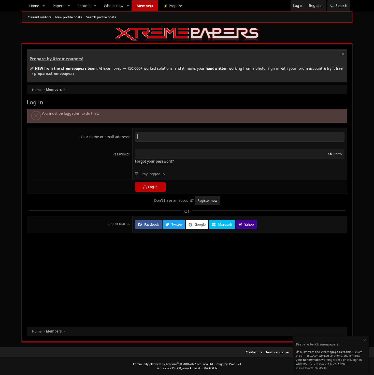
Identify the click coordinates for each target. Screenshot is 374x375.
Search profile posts (101, 17)
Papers (58, 5)
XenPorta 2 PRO (167, 368)
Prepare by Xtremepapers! (56, 59)
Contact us (254, 352)
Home (34, 5)
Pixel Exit (235, 364)
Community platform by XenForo (173, 364)
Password (120, 154)
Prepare (172, 5)
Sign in (273, 68)
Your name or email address (105, 136)
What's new (113, 5)
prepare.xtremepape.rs (54, 73)
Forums (84, 5)
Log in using (118, 223)
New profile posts (68, 17)
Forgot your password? (154, 161)
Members (145, 5)
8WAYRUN (210, 368)
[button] (44, 5)
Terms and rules (278, 352)
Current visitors (39, 17)
